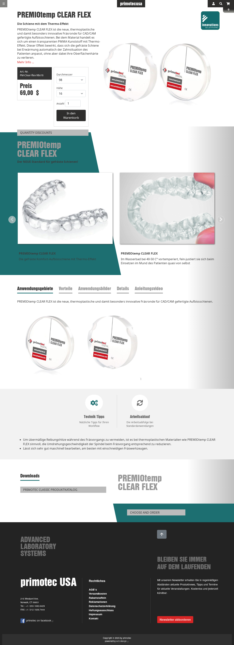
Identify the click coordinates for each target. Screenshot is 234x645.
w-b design (121, 641)
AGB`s (93, 589)
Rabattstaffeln (97, 598)
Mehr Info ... (25, 62)
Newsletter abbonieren (175, 619)
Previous (12, 219)
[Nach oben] (162, 534)
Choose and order (145, 513)
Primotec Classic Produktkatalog (50, 490)
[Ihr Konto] (213, 3)
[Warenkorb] (228, 3)
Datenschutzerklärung (102, 606)
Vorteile (65, 288)
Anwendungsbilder (94, 288)
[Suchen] (220, 3)
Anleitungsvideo (149, 288)
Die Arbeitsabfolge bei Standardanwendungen (140, 421)
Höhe (59, 88)
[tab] (35, 288)
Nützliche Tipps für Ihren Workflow (94, 421)
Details (123, 288)
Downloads (29, 476)
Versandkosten (98, 593)
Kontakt (93, 618)
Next (220, 219)
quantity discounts (36, 133)
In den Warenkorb (71, 115)
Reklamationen (98, 602)
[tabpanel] (117, 341)
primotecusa (131, 3)
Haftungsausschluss (101, 610)
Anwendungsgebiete (35, 288)
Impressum (95, 614)
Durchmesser (64, 74)
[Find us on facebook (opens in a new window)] (23, 620)
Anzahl (60, 103)
